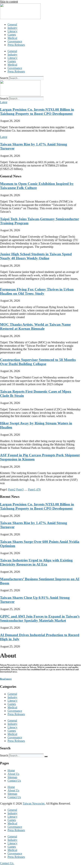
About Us (13, 773)
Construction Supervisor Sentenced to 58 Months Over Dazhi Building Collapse (38, 362)
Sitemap (12, 777)
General (12, 24)
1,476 (34, 489)
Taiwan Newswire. (34, 803)
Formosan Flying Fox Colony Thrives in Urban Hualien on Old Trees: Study (37, 291)
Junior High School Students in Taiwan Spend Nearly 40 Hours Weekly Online (36, 256)
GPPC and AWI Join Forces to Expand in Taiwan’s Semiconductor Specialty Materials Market (39, 618)
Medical (12, 38)
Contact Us (14, 780)
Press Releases (16, 44)
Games (12, 34)
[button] (3, 102)
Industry (12, 27)
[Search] (45, 756)
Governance (15, 41)
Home (11, 770)
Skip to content (9, 1)
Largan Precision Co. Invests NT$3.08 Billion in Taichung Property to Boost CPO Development (37, 112)
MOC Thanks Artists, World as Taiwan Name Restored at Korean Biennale (35, 326)
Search (4, 78)
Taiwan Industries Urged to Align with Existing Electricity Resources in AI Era (36, 562)
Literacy (12, 31)
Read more (6, 678)
